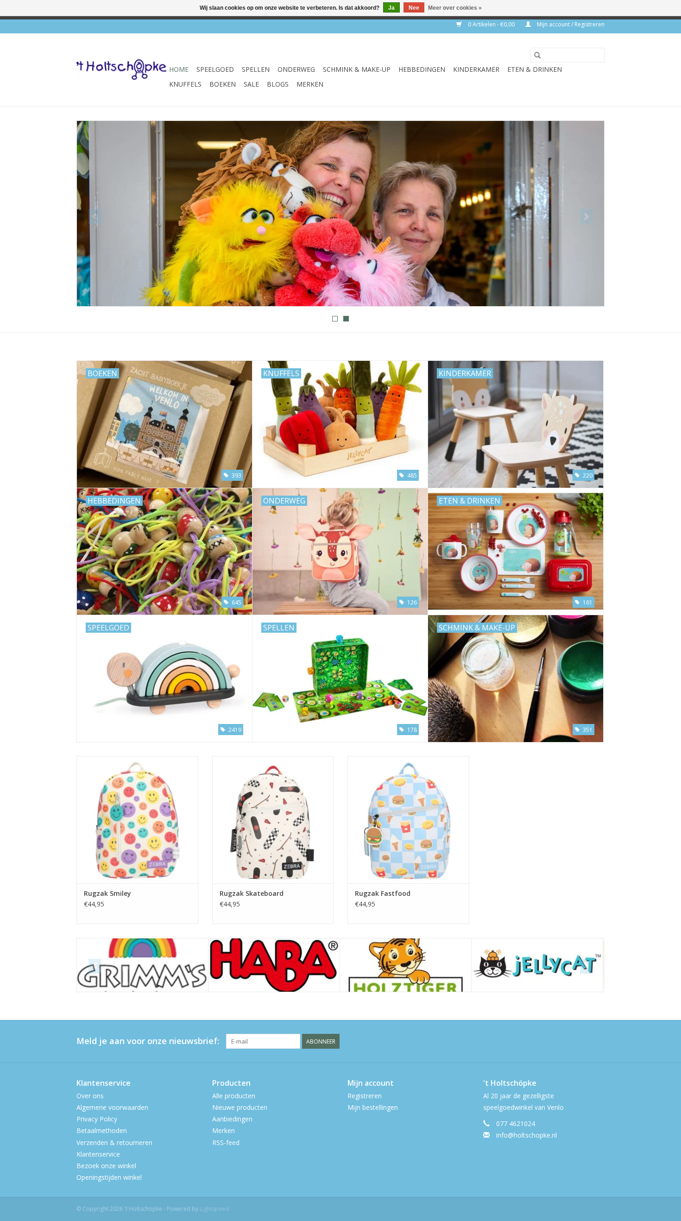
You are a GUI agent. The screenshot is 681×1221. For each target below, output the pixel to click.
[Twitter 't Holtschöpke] (580, 1041)
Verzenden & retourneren (114, 1142)
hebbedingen (421, 69)
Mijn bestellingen (372, 1107)
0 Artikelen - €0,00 (491, 24)
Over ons (90, 1095)
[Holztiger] (274, 965)
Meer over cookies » (455, 8)
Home (179, 69)
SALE (251, 84)
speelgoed (215, 69)
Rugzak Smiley (107, 893)
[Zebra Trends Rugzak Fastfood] (408, 819)
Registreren (364, 1095)
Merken (309, 84)
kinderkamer (476, 69)
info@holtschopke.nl (526, 1135)
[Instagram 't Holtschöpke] (597, 1041)
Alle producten (233, 1095)
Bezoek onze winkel (106, 1165)
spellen (256, 69)
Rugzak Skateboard (252, 893)
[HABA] (142, 965)
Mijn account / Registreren (570, 24)
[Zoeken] (537, 55)
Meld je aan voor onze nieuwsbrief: (147, 1041)
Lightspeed (214, 1209)
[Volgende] (586, 216)
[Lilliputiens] (537, 965)
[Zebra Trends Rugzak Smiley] (137, 819)
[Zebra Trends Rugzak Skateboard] (273, 819)
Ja (391, 8)
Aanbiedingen (232, 1118)
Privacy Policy (96, 1118)
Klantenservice (98, 1154)
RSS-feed (226, 1142)
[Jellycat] (405, 965)
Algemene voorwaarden (112, 1107)
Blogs (278, 84)
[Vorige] (94, 216)
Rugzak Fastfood (382, 893)
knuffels (185, 84)
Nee (414, 8)
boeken (222, 84)
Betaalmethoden (101, 1130)
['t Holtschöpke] (121, 69)
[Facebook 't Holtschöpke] (563, 1041)
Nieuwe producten (239, 1107)
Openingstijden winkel (109, 1177)
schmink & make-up (357, 69)
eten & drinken (534, 69)
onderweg (296, 69)
